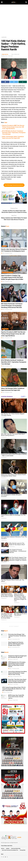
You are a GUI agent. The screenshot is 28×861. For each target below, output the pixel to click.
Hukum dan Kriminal (7, 272)
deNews (4, 246)
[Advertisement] (14, 21)
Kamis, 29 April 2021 (7, 692)
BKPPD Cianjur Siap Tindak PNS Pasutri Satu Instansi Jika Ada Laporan (16, 697)
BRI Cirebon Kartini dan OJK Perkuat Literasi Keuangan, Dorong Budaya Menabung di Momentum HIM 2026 (11, 305)
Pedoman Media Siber (15, 848)
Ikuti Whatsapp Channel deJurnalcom (14, 185)
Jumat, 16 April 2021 (13, 700)
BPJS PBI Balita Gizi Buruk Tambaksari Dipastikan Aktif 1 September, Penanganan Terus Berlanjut (14, 132)
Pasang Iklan (22, 850)
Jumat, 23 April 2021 (13, 659)
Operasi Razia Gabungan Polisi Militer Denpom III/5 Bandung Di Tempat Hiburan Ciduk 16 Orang (17, 673)
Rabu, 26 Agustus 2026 (7, 253)
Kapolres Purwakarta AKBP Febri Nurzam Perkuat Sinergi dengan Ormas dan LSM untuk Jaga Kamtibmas (13, 127)
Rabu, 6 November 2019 (14, 647)
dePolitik (4, 37)
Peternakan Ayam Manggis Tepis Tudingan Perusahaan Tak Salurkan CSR (17, 636)
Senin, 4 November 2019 (14, 639)
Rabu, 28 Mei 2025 (15, 54)
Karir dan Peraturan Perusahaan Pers (10, 850)
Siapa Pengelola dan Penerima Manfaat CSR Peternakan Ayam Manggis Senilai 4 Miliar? (16, 644)
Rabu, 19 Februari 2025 (14, 668)
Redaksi (7, 848)
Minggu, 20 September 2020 (15, 676)
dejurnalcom (5, 54)
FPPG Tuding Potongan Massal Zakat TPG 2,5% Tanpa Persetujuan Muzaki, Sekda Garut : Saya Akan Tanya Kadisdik (14, 689)
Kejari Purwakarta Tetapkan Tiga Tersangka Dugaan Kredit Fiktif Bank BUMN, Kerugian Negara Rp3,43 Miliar (12, 277)
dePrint (2, 848)
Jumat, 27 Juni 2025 (13, 684)
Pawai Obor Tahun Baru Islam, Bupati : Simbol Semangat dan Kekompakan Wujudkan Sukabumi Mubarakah (17, 681)
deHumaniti (5, 328)
